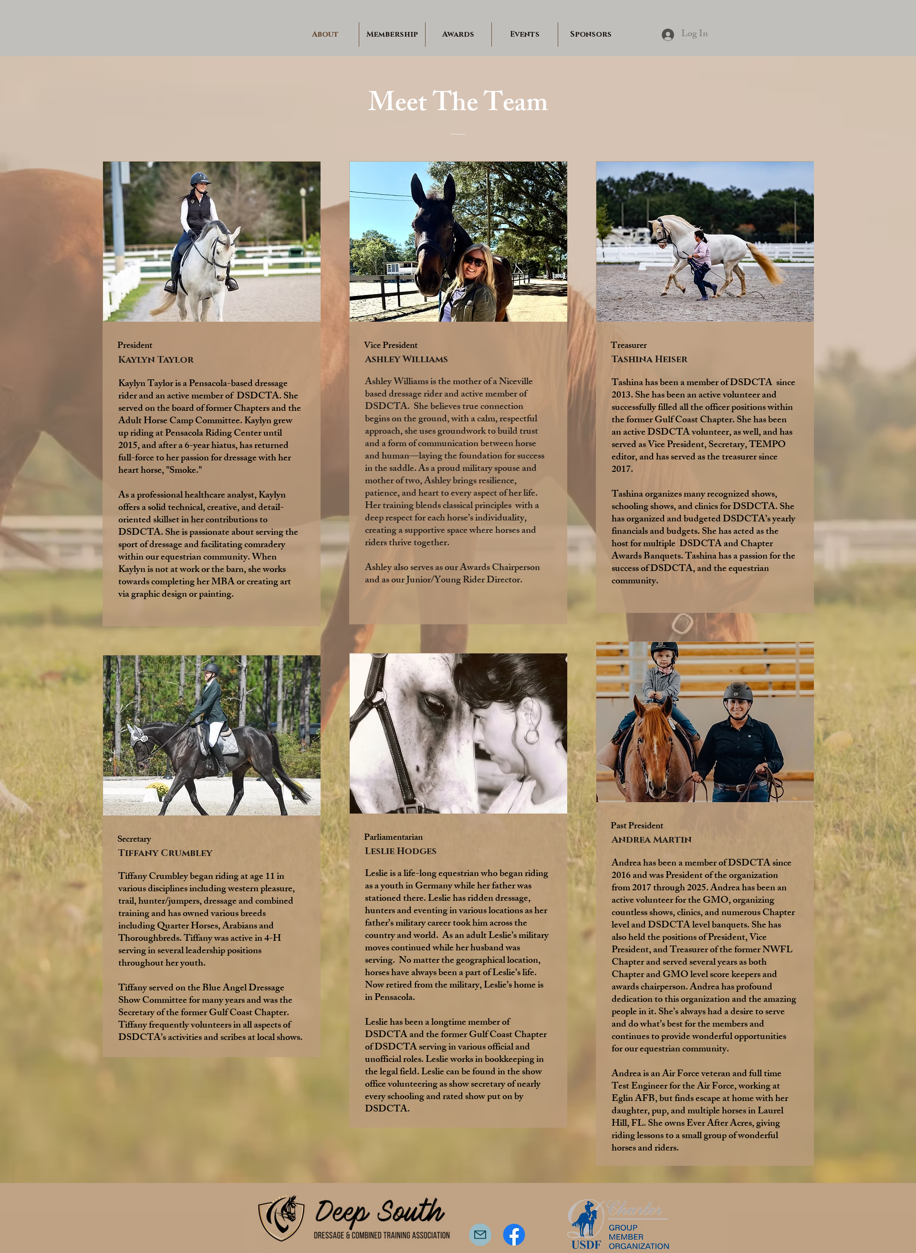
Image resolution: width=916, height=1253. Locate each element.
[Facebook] (514, 1234)
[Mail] (480, 1234)
